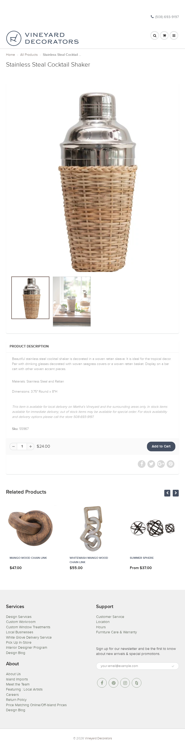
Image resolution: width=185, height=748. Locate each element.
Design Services (19, 617)
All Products (29, 55)
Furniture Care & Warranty (116, 632)
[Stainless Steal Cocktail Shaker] (92, 181)
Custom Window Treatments (28, 627)
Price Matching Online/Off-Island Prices (36, 705)
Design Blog (15, 653)
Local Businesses (19, 632)
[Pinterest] (113, 683)
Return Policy (16, 700)
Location (103, 622)
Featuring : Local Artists (24, 689)
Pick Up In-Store (19, 642)
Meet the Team (18, 684)
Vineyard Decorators (98, 738)
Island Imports (17, 679)
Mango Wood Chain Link (28, 558)
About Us (13, 674)
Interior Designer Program (26, 647)
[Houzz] (136, 683)
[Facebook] (102, 683)
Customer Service (110, 617)
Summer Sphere (142, 558)
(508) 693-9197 (167, 17)
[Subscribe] (173, 666)
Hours (101, 627)
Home (10, 55)
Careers (12, 694)
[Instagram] (125, 683)
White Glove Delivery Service (29, 637)
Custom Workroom (21, 622)
